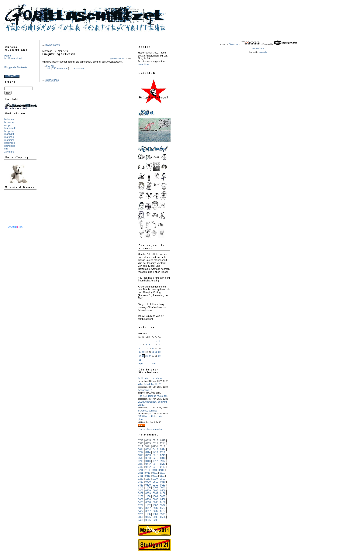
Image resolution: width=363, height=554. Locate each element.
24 (140, 356)
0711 (147, 472)
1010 (155, 478)
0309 (148, 493)
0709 (148, 490)
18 (143, 352)
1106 (147, 514)
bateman (9, 119)
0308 (148, 502)
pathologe (9, 145)
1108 (147, 496)
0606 (155, 517)
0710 (148, 481)
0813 (155, 455)
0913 (148, 455)
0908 (162, 496)
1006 (155, 514)
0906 (162, 514)
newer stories (52, 44)
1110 (147, 478)
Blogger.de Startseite (15, 67)
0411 (140, 475)
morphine (9, 140)
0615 (148, 440)
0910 (162, 478)
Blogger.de (233, 44)
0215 (148, 443)
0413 (155, 458)
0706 (148, 517)
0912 (162, 461)
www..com (15, 227)
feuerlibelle (10, 128)
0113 (147, 461)
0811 (140, 472)
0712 (148, 464)
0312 (148, 467)
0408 (140, 502)
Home (7, 55)
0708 (148, 499)
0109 (162, 493)
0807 (140, 508)
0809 (140, 490)
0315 (140, 443)
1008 (155, 496)
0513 (148, 458)
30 (159, 356)
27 (150, 356)
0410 (140, 484)
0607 (155, 508)
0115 (155, 443)
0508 (162, 499)
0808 (140, 499)
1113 (162, 452)
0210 (155, 484)
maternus (9, 137)
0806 (140, 517)
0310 (148, 484)
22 (156, 352)
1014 (147, 446)
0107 (162, 511)
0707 (148, 508)
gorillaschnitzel (117, 58)
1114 (140, 446)
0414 (155, 449)
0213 (140, 461)
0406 (140, 520)
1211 (140, 470)
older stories (52, 79)
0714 (162, 446)
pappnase (9, 142)
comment (79, 68)
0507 (162, 508)
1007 (155, 505)
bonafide (9, 122)
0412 (140, 467)
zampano (9, 151)
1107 (147, 505)
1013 (140, 455)
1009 (155, 487)
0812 (140, 464)
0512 (162, 464)
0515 (155, 440)
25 (143, 356)
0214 (140, 452)
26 (146, 356)
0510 (162, 481)
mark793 (9, 133)
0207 (155, 511)
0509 (162, 490)
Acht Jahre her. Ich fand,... (152, 378)
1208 (140, 496)
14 (153, 348)
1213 (155, 452)
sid (6, 148)
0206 (155, 520)
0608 (155, 499)
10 (140, 348)
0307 (148, 511)
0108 (162, 502)
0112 (162, 467)
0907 (162, 505)
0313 (162, 458)
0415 (162, 440)
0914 (155, 446)
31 (140, 360)
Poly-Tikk (50, 66)
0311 (147, 475)
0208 (155, 502)
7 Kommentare (60, 68)
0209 (155, 493)
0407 (140, 511)
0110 (162, 484)
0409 (140, 493)
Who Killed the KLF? (149, 384)
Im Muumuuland (13, 58)
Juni (154, 363)
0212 (155, 467)
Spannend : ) (145, 390)
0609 (155, 490)
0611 (154, 472)
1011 (154, 470)
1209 (140, 487)
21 (153, 352)
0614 (140, 449)
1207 (140, 505)
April (140, 363)
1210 (140, 478)
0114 (147, 452)
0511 (162, 472)
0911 (161, 470)
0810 (140, 481)
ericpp (7, 125)
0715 (140, 440)
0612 (155, 464)
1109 (147, 487)
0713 (162, 455)
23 (159, 352)
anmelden (143, 64)
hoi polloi (9, 131)
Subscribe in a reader (150, 429)
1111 (147, 470)
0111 (162, 475)
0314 (162, 449)
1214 (162, 443)
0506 (162, 517)
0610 (155, 481)
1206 (140, 514)
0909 (162, 487)
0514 (148, 449)
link (49, 68)
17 (140, 352)
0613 (140, 458)
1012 (155, 461)
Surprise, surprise (147, 410)
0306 (148, 520)
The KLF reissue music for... (153, 395)
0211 (154, 475)
